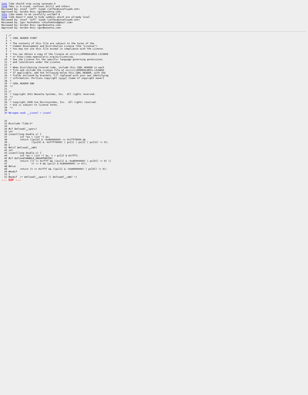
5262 (4, 14)
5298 (4, 6)
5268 (4, 17)
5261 (4, 3)
